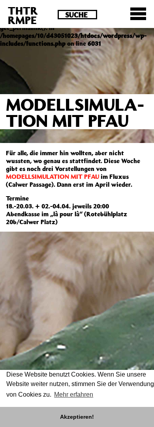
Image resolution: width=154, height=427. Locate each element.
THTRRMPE (23, 15)
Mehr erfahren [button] (73, 394)
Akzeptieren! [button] (77, 417)
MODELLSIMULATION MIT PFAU (52, 176)
